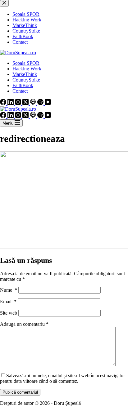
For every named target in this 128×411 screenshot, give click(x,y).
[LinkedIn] (11, 103)
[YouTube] (48, 103)
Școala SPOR (25, 63)
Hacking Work (26, 68)
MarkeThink (24, 74)
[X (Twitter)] (26, 103)
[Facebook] (3, 103)
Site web (8, 313)
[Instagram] (18, 103)
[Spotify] (41, 103)
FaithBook (22, 85)
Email (8, 301)
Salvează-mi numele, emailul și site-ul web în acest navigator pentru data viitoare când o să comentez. (62, 378)
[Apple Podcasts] (33, 103)
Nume (8, 290)
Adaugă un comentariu (24, 324)
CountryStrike (26, 79)
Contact (20, 91)
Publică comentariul (20, 392)
